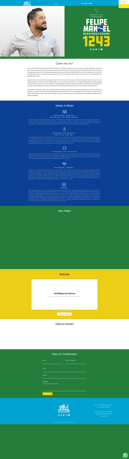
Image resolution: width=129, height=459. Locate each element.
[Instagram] (82, 3)
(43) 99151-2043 (106, 407)
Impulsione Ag (74, 422)
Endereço (45, 375)
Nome (44, 360)
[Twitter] (86, 3)
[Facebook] (88, 3)
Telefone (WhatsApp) (70, 360)
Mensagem (45, 381)
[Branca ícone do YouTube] (91, 3)
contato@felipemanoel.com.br (105, 405)
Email (44, 368)
